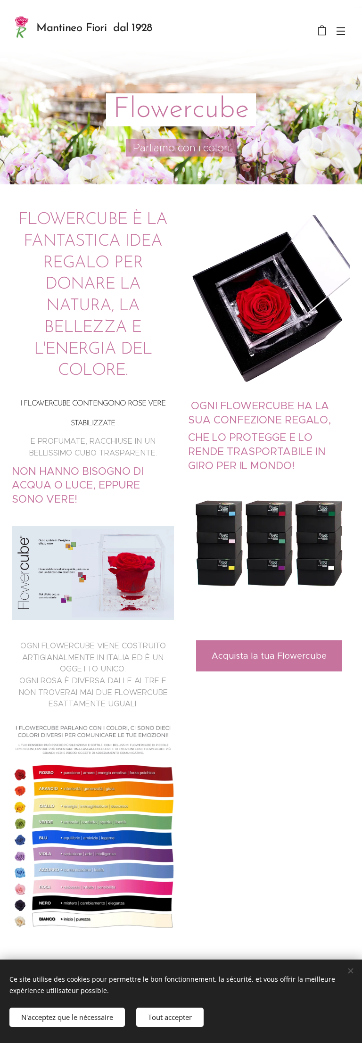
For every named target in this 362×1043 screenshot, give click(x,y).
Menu (340, 30)
